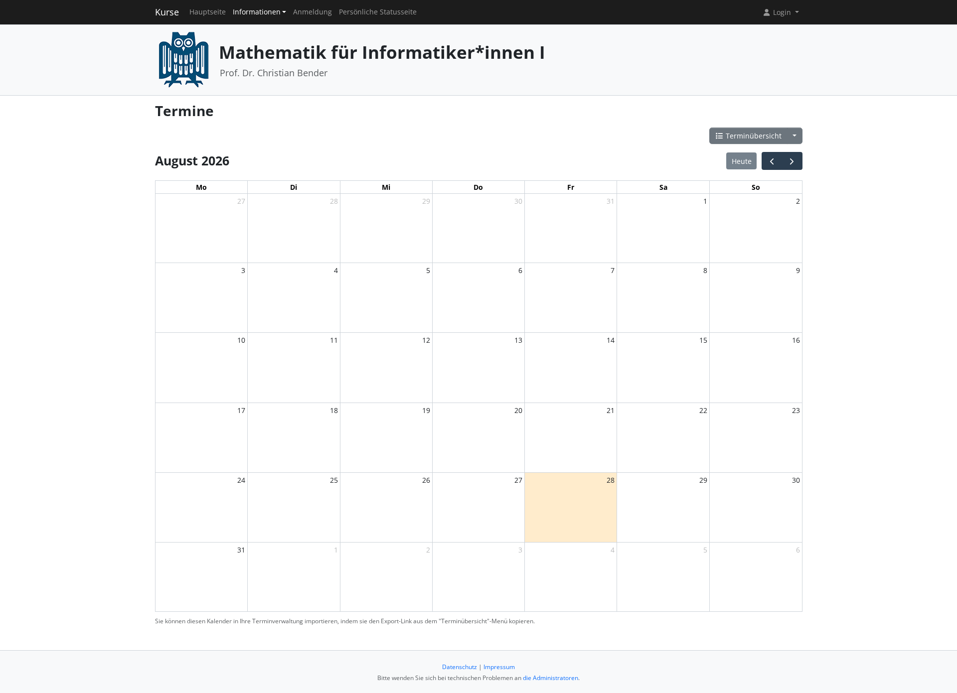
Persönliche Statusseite (378, 12)
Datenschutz (459, 667)
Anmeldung (312, 12)
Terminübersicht (753, 135)
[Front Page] (183, 59)
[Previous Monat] (772, 161)
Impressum (499, 667)
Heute (742, 161)
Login (782, 12)
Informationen (257, 12)
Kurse (167, 12)
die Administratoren (550, 678)
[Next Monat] (792, 161)
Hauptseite (207, 12)
